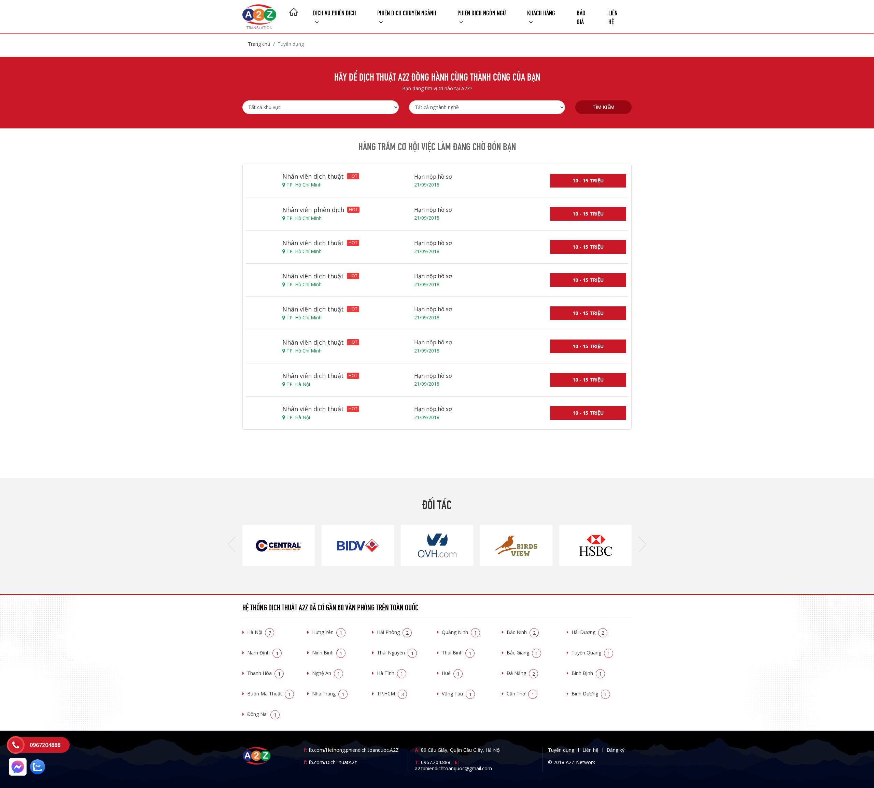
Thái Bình (456, 652)
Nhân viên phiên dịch (320, 210)
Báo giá (581, 17)
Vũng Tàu (457, 693)
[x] (16, 745)
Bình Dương (589, 693)
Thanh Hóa (264, 673)
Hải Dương (588, 632)
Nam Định (263, 652)
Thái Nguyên (395, 652)
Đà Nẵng (521, 673)
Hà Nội (259, 632)
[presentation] (231, 545)
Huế (451, 673)
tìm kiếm (603, 107)
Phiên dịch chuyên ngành (406, 12)
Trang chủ (259, 44)
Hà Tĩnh (390, 673)
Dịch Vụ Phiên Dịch (334, 12)
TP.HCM (390, 693)
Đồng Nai (262, 714)
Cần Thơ (520, 693)
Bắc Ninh (521, 632)
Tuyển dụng (561, 750)
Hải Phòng (393, 632)
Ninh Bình (327, 652)
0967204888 (45, 745)
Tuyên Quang (591, 652)
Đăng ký (615, 750)
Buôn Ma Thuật (269, 693)
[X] (294, 12)
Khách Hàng (541, 12)
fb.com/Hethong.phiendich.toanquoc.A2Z (351, 750)
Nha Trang (328, 693)
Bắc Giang (522, 652)
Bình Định (587, 673)
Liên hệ (613, 17)
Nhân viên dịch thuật (319, 176)
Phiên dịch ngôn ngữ (481, 12)
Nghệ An (326, 673)
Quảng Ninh (459, 632)
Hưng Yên (327, 632)
